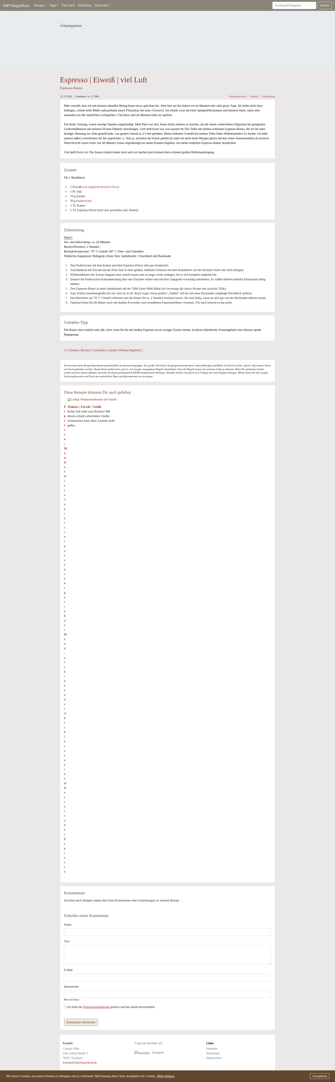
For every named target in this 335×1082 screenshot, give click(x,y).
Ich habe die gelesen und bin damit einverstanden (110, 1007)
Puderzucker (84, 200)
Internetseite (71, 986)
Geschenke (99, 350)
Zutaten (253, 96)
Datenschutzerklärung (96, 1007)
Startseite (211, 1048)
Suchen (324, 5)
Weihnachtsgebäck (130, 350)
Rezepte (39, 5)
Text (66, 941)
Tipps (52, 5)
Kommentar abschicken (80, 1022)
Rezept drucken (237, 96)
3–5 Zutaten (71, 350)
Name (67, 924)
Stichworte (101, 5)
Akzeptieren (319, 1076)
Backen (85, 350)
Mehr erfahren (165, 1076)
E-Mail (68, 970)
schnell (112, 350)
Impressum (213, 1053)
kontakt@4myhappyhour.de (80, 1062)
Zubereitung (268, 96)
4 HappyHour (16, 5)
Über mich (68, 5)
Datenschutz (213, 1058)
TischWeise (85, 5)
